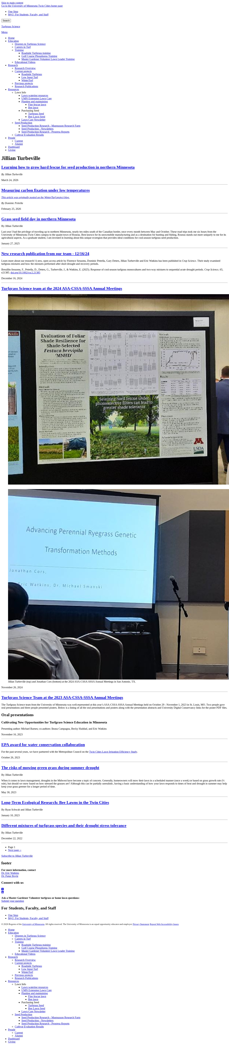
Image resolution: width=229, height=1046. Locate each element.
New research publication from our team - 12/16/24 (45, 253)
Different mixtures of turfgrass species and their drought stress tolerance (63, 825)
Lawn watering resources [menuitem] (34, 95)
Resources (13, 981)
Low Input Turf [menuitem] (29, 77)
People (11, 1029)
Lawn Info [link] (20, 92)
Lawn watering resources (34, 987)
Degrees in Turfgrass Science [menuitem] (30, 44)
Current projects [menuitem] (23, 71)
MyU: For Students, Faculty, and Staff (28, 14)
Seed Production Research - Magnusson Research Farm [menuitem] (50, 125)
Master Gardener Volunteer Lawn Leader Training (48, 950)
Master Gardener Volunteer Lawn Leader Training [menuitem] (48, 59)
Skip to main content (12, 2)
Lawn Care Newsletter (33, 1011)
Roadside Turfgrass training (36, 944)
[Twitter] (114, 889)
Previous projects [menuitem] (24, 83)
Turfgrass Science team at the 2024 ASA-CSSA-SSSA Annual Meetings (61, 288)
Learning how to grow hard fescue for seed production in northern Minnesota (68, 167)
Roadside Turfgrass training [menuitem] (36, 53)
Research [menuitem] (13, 65)
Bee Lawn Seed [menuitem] (36, 116)
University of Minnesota (33, 924)
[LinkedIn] (114, 892)
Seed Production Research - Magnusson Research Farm (50, 1017)
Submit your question (12, 901)
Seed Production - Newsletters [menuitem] (37, 128)
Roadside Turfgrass (31, 966)
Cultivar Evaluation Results (29, 1026)
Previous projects (24, 975)
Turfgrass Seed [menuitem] (36, 113)
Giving (11, 1041)
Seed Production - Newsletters (37, 1020)
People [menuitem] (11, 137)
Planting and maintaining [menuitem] (34, 101)
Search (6, 20)
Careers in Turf (23, 938)
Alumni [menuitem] (19, 143)
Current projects (23, 963)
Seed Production (23, 1014)
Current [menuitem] (19, 140)
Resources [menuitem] (13, 89)
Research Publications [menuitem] (26, 86)
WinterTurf (27, 972)
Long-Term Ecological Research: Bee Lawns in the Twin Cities (55, 802)
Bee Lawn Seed (36, 1008)
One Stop (13, 11)
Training (19, 941)
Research (13, 957)
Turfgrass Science (10, 26)
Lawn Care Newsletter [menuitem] (33, 119)
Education (13, 932)
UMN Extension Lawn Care (36, 990)
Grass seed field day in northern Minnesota (38, 219)
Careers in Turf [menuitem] (23, 47)
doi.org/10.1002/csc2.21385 (25, 272)
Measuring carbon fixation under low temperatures (45, 190)
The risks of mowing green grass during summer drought (50, 767)
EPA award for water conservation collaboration (43, 744)
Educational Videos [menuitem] (25, 62)
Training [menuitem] (19, 50)
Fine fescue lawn (37, 996)
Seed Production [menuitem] (23, 122)
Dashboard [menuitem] (14, 146)
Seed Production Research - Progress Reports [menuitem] (45, 131)
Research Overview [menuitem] (25, 68)
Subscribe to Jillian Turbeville (17, 855)
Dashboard (14, 1038)
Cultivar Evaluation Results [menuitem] (29, 134)
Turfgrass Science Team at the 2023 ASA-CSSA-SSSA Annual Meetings (62, 697)
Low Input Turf (29, 969)
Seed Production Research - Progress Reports (45, 1023)
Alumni (19, 1035)
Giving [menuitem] (11, 150)
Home (11, 929)
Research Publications (26, 978)
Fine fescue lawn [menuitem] (37, 104)
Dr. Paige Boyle (9, 876)
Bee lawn (33, 999)
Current (19, 1032)
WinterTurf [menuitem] (27, 80)
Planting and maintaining (34, 993)
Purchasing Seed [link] (30, 110)
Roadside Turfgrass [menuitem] (31, 74)
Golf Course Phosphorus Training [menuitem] (39, 56)
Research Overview (25, 960)
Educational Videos (25, 953)
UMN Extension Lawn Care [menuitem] (36, 98)
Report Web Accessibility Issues (164, 924)
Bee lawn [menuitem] (33, 107)
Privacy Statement (141, 924)
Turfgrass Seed (36, 1005)
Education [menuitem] (13, 41)
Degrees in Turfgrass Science (30, 935)
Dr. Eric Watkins (10, 873)
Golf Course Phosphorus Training (39, 947)
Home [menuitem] (11, 37)
